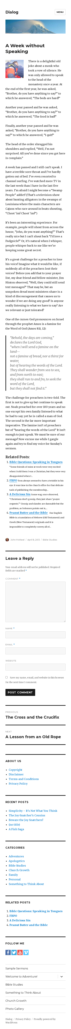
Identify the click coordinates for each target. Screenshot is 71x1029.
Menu (60, 12)
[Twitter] (14, 952)
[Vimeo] (26, 952)
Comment (12, 578)
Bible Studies (50, 539)
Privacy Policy (18, 783)
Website (10, 660)
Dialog (11, 12)
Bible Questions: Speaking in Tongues (36, 462)
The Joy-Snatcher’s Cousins (27, 815)
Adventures (16, 856)
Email (10, 644)
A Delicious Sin (20, 494)
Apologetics (17, 861)
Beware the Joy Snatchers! (26, 820)
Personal (15, 879)
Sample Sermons (16, 968)
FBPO (13, 480)
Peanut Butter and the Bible (28, 512)
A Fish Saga (16, 829)
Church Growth (19, 870)
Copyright (15, 769)
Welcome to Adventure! (21, 976)
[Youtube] (20, 952)
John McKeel (17, 539)
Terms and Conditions (24, 779)
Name (10, 628)
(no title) (14, 824)
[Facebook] (8, 952)
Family (13, 874)
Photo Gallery (14, 1008)
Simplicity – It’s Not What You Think (33, 810)
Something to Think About (26, 884)
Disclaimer (16, 774)
